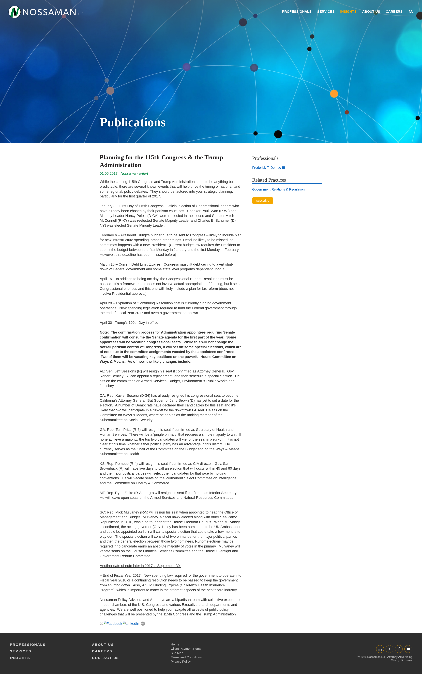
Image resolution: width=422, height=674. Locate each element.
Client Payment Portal (186, 648)
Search (410, 13)
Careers (394, 11)
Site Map (177, 653)
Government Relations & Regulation (278, 189)
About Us (371, 11)
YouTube (408, 649)
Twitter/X (389, 649)
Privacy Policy (181, 661)
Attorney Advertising (399, 656)
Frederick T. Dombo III (268, 167)
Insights (348, 11)
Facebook (399, 649)
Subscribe (262, 200)
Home (175, 644)
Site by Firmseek (401, 660)
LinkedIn (380, 649)
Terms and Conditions (186, 657)
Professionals (297, 11)
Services (326, 11)
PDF (142, 623)
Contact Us (105, 658)
